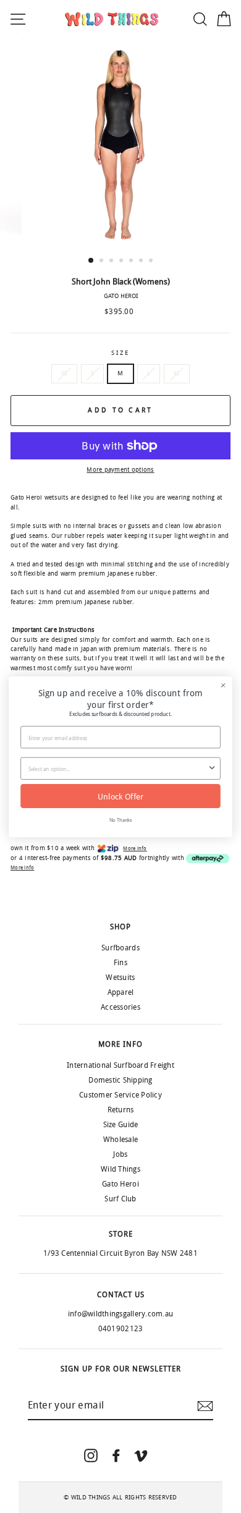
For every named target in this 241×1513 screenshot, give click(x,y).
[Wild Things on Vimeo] (141, 1455)
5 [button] (132, 261)
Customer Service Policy (120, 1095)
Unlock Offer (120, 795)
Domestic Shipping (120, 1080)
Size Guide (120, 1124)
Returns (121, 1110)
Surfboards (120, 948)
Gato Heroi (120, 1184)
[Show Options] (212, 768)
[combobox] (118, 768)
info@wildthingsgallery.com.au (120, 1314)
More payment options (120, 470)
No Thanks (120, 819)
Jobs (120, 1154)
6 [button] (142, 261)
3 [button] (112, 261)
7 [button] (152, 261)
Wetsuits (120, 977)
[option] (120, 144)
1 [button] (91, 261)
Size (120, 353)
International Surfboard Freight (120, 1065)
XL (177, 373)
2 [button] (102, 261)
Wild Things (120, 1169)
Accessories (120, 1007)
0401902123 (120, 1328)
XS (64, 373)
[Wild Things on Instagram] (91, 1455)
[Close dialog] (223, 685)
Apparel (121, 992)
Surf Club (120, 1199)
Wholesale (120, 1139)
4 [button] (122, 261)
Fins (120, 962)
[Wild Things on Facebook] (116, 1455)
